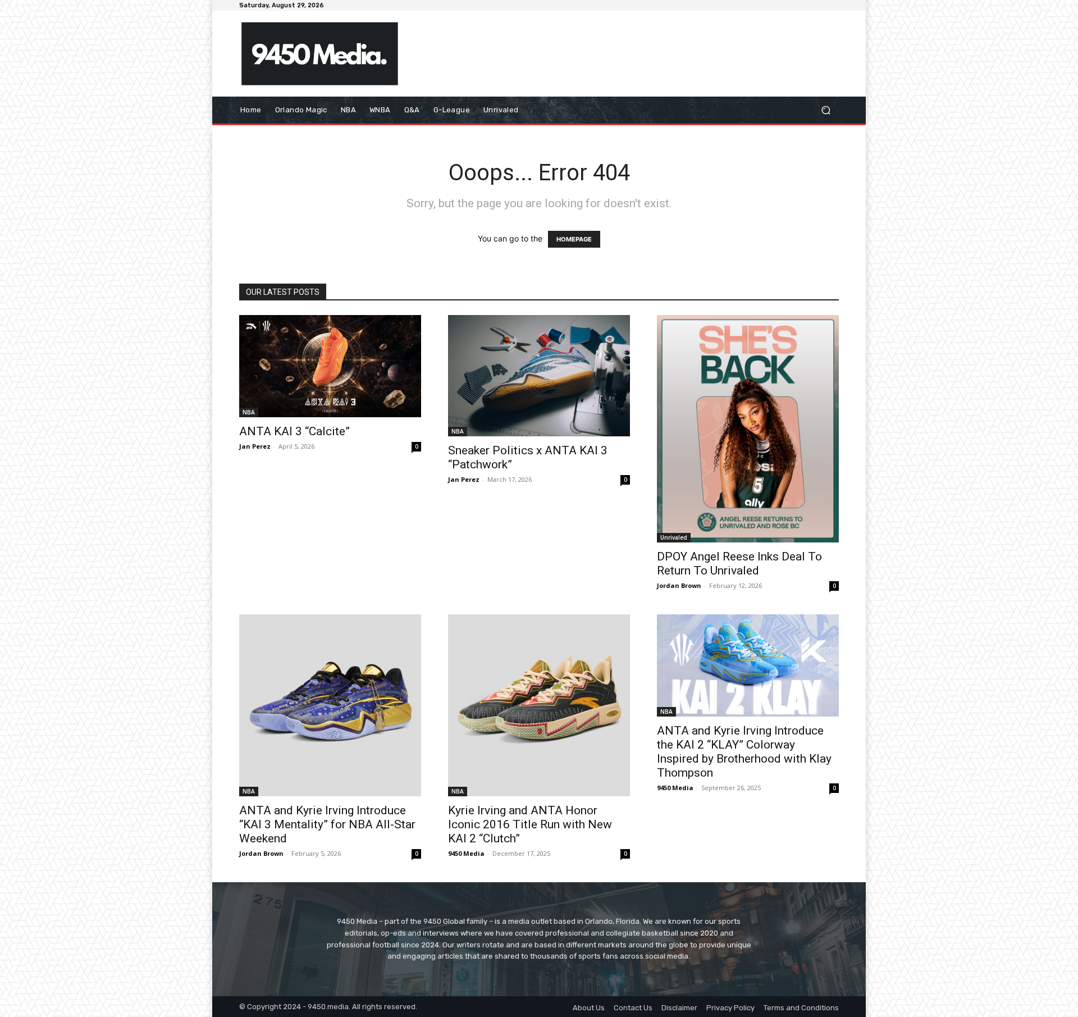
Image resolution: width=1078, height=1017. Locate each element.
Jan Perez (255, 446)
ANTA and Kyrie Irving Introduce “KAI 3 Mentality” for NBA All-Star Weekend (327, 824)
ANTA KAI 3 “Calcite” (294, 431)
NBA (249, 412)
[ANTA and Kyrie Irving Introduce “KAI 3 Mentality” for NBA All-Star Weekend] (330, 705)
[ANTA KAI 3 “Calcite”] (330, 366)
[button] (825, 110)
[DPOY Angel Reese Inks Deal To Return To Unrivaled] (748, 428)
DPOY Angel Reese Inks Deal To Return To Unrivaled (739, 563)
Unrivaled (673, 537)
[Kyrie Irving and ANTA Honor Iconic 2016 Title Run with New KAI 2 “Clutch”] (539, 705)
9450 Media (466, 853)
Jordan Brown (679, 585)
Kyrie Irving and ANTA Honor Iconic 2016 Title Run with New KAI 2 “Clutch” (530, 824)
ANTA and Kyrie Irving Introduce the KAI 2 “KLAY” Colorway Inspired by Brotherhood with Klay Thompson (744, 751)
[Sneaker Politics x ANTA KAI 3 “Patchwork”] (539, 375)
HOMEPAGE (574, 239)
